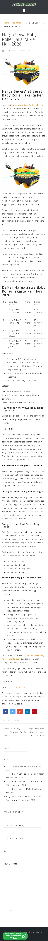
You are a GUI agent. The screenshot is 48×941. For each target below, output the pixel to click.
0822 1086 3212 (17, 687)
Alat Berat (16, 23)
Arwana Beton (28, 932)
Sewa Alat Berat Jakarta (11, 720)
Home (6, 23)
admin (13, 51)
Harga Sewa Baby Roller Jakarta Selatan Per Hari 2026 (34, 732)
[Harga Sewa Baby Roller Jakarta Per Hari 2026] (24, 71)
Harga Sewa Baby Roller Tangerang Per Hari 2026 (13, 732)
